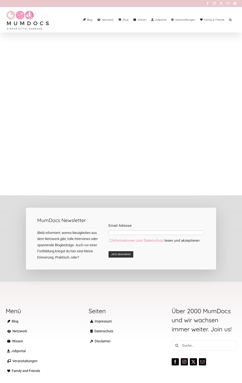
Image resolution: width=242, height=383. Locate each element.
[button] (230, 19)
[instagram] (184, 361)
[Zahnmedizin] (60, 95)
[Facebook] (207, 3)
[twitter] (193, 361)
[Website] (234, 3)
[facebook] (175, 361)
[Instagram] (214, 3)
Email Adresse (120, 225)
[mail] (202, 361)
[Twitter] (221, 3)
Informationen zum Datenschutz (138, 240)
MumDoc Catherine (60, 91)
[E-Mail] (228, 3)
